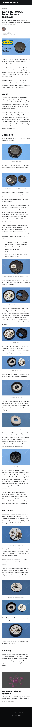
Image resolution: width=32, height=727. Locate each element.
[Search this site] (26, 2)
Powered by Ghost (16, 715)
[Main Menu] (29, 2)
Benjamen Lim (6, 33)
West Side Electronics (10, 2)
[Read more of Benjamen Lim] (4, 29)
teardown (4, 8)
